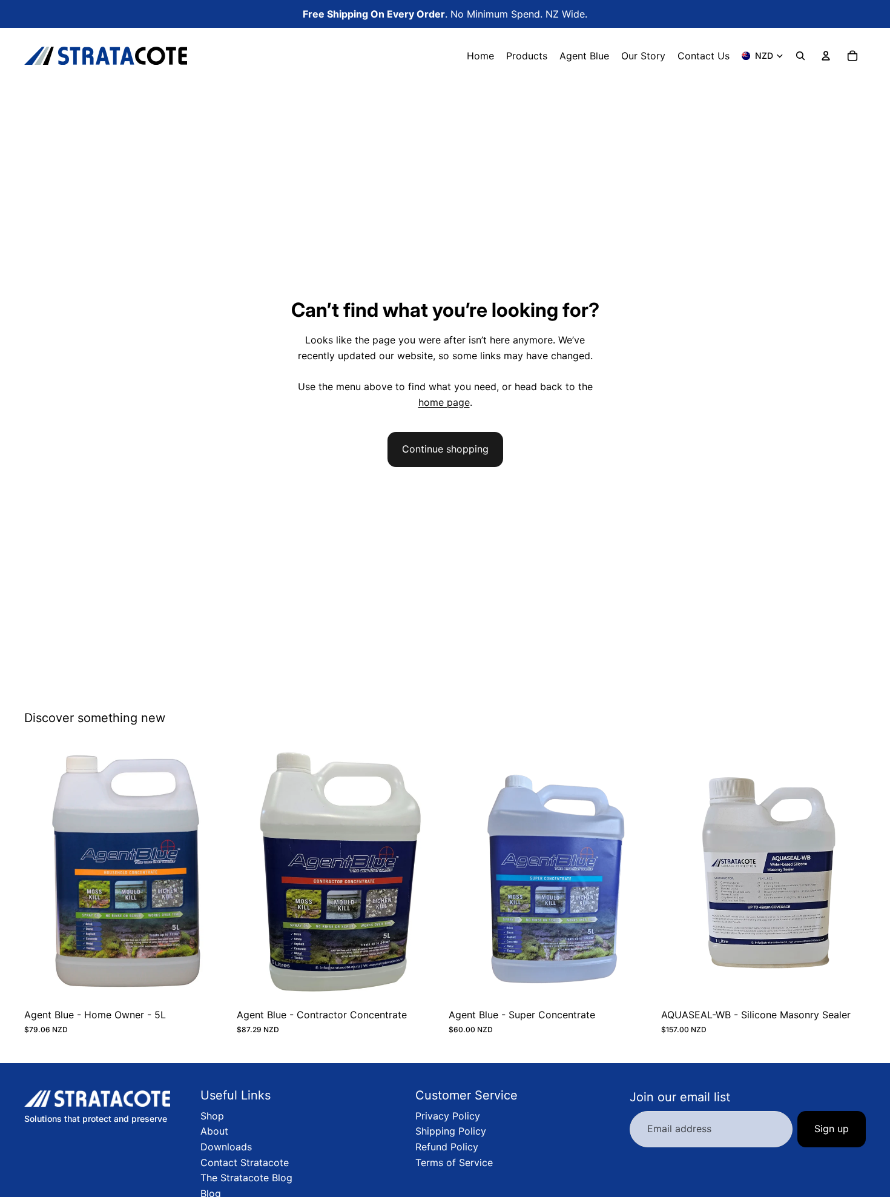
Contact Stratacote (244, 1162)
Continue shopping (445, 449)
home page (444, 402)
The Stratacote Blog (246, 1178)
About (214, 1131)
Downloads (226, 1147)
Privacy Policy (447, 1116)
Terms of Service (454, 1162)
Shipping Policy (450, 1131)
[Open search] (800, 55)
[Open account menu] (826, 55)
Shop (212, 1116)
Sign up (831, 1128)
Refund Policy (446, 1147)
